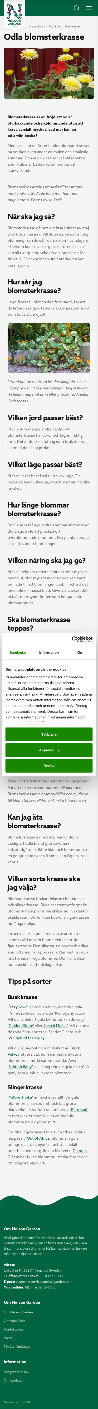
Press (8, 1338)
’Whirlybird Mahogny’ (26, 1038)
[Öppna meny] (89, 8)
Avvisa (49, 766)
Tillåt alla (48, 734)
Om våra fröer (14, 1320)
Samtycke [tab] (18, 652)
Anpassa (46, 750)
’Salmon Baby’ (20, 1067)
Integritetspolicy (16, 1371)
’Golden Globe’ (21, 1026)
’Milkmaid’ (79, 1110)
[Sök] (76, 8)
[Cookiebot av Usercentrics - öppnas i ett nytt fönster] (72, 639)
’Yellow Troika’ (20, 1097)
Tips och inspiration (30, 26)
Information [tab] (49, 652)
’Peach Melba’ (55, 1026)
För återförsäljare (17, 1346)
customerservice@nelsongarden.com (44, 1281)
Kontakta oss (14, 1329)
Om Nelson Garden (18, 1312)
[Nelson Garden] (14, 15)
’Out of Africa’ (39, 1138)
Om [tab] (80, 652)
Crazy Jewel (18, 1007)
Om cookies (13, 1380)
